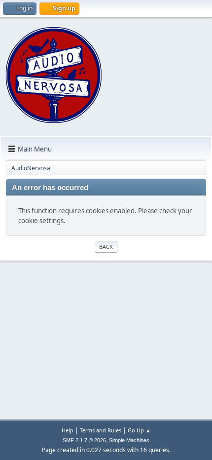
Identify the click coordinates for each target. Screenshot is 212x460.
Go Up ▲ (139, 430)
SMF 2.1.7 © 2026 (84, 440)
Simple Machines (129, 440)
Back (106, 246)
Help (67, 430)
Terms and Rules (100, 430)
